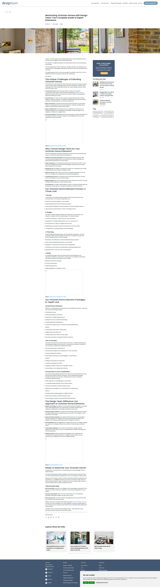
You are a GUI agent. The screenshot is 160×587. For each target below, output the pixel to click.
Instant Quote (133, 3)
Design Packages (116, 3)
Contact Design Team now (80, 502)
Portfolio (125, 3)
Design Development (68, 578)
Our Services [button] (95, 3)
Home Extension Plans (68, 568)
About (140, 3)
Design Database (103, 570)
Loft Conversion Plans (68, 570)
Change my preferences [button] (102, 582)
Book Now (104, 73)
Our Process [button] (105, 3)
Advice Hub (101, 568)
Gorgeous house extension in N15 (57, 296)
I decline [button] (92, 582)
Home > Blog (8, 12)
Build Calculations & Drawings (70, 582)
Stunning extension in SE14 (55, 465)
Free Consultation (150, 3)
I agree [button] (85, 582)
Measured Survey (67, 575)
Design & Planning (67, 565)
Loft (82, 568)
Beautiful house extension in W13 (57, 146)
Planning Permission (68, 580)
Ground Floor (84, 565)
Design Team (79, 92)
